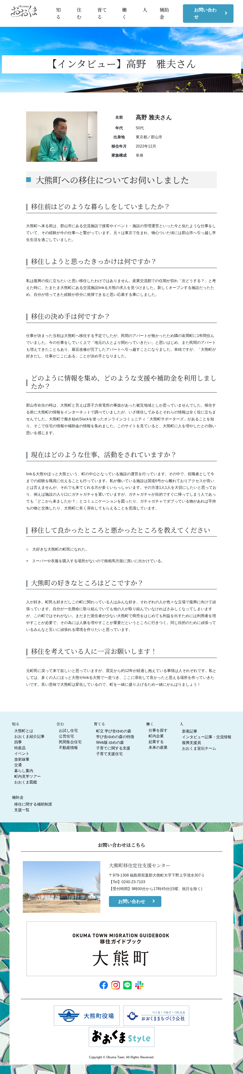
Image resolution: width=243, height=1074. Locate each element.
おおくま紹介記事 (29, 736)
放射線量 (21, 759)
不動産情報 (68, 748)
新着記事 (189, 731)
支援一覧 (21, 810)
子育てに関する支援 (113, 748)
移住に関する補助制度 (33, 804)
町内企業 (156, 736)
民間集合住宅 (70, 742)
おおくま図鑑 (25, 782)
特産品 (20, 748)
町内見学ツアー (27, 776)
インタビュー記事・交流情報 (206, 737)
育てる (99, 724)
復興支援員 (191, 743)
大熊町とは (23, 731)
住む (79, 13)
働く (124, 13)
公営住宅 (66, 736)
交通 (18, 765)
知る (58, 13)
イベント (21, 754)
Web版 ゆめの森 (110, 742)
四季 (18, 742)
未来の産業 (158, 747)
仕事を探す (158, 730)
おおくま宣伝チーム (199, 748)
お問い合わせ (205, 13)
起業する (156, 742)
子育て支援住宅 (109, 754)
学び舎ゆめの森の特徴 (115, 737)
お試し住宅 (68, 731)
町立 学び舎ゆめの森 (113, 731)
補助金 (17, 797)
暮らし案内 (23, 771)
